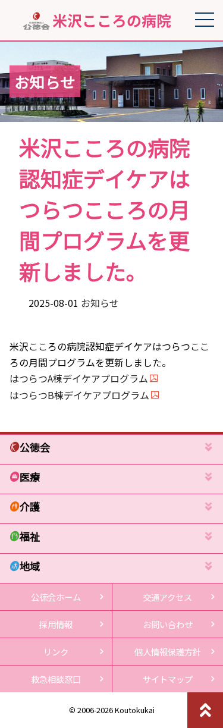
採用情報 (56, 624)
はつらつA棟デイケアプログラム (79, 378)
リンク (55, 651)
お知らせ (100, 303)
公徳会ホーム (56, 597)
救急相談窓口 (56, 679)
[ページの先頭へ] (205, 710)
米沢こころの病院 (112, 21)
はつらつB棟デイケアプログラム (79, 395)
